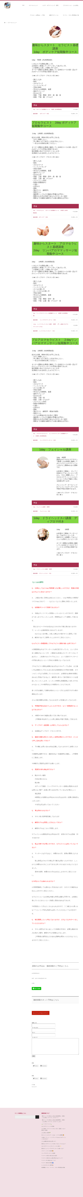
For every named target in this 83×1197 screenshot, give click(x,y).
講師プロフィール (53, 15)
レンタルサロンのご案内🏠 (47, 1165)
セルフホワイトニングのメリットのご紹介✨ (51, 1146)
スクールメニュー (33, 5)
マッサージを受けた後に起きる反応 (49, 1155)
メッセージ (34, 1037)
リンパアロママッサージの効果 (48, 1153)
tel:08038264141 (35, 973)
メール (35, 1027)
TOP (23, 5)
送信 (33, 1056)
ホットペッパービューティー (40, 1013)
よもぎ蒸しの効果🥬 (46, 1132)
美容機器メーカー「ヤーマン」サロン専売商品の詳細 (53, 1167)
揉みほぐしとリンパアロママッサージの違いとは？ (53, 1148)
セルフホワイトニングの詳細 (48, 1126)
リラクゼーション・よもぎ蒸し (71, 5)
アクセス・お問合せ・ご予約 (37, 15)
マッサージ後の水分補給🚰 (47, 1162)
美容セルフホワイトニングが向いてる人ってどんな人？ (54, 1143)
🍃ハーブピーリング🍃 (47, 1124)
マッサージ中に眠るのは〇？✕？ (49, 1160)
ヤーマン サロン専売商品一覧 (71, 15)
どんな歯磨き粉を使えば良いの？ (49, 1141)
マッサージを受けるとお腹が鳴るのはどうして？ (52, 1158)
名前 (34, 1022)
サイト (33, 1032)
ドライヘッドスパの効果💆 (47, 1150)
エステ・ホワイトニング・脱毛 (50, 5)
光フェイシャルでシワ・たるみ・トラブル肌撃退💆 (53, 1135)
